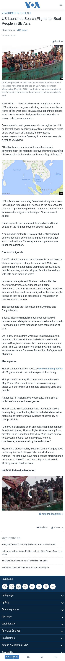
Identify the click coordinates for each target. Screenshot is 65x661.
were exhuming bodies (50, 368)
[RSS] (39, 586)
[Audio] (42, 657)
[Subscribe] (53, 586)
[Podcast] (46, 586)
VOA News (22, 30)
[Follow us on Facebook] (5, 586)
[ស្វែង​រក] (55, 657)
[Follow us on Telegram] (32, 586)
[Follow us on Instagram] (25, 586)
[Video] (28, 657)
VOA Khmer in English (16, 13)
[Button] (57, 42)
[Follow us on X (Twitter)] (11, 586)
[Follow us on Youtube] (18, 586)
